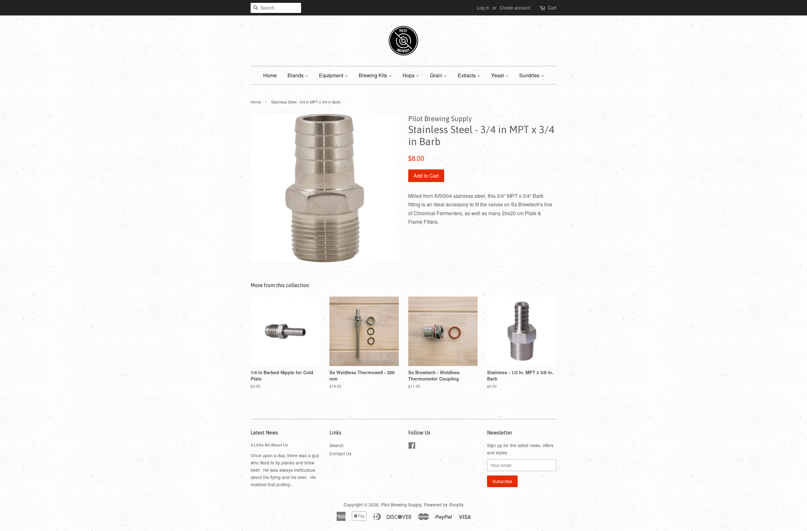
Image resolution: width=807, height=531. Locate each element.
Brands (296, 75)
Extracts (467, 75)
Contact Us (340, 453)
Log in (483, 7)
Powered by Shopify (444, 504)
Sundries (530, 75)
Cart (552, 7)
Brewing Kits (373, 75)
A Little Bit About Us (269, 444)
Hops (409, 75)
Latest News (264, 432)
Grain (437, 75)
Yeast (498, 75)
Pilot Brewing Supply (401, 504)
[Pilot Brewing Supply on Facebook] (411, 446)
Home (270, 75)
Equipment (332, 75)
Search (336, 445)
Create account (515, 7)
